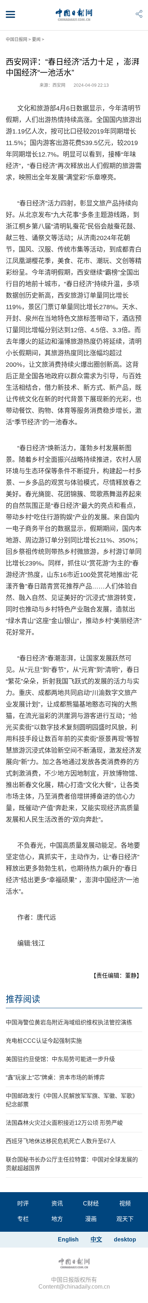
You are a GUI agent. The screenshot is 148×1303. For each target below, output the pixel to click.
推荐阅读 (23, 999)
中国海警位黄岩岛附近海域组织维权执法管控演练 (69, 1022)
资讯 (57, 1203)
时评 (23, 1203)
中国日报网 (16, 39)
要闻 (36, 39)
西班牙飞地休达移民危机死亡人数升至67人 (61, 1141)
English (68, 1239)
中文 (96, 1239)
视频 (125, 1203)
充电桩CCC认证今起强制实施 (44, 1041)
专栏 (23, 1219)
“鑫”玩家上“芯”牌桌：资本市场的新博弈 (55, 1077)
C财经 (91, 1203)
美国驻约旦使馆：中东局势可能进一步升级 (60, 1059)
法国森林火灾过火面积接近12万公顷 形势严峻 (64, 1123)
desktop (125, 1239)
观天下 (125, 1219)
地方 (57, 1219)
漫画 (91, 1219)
